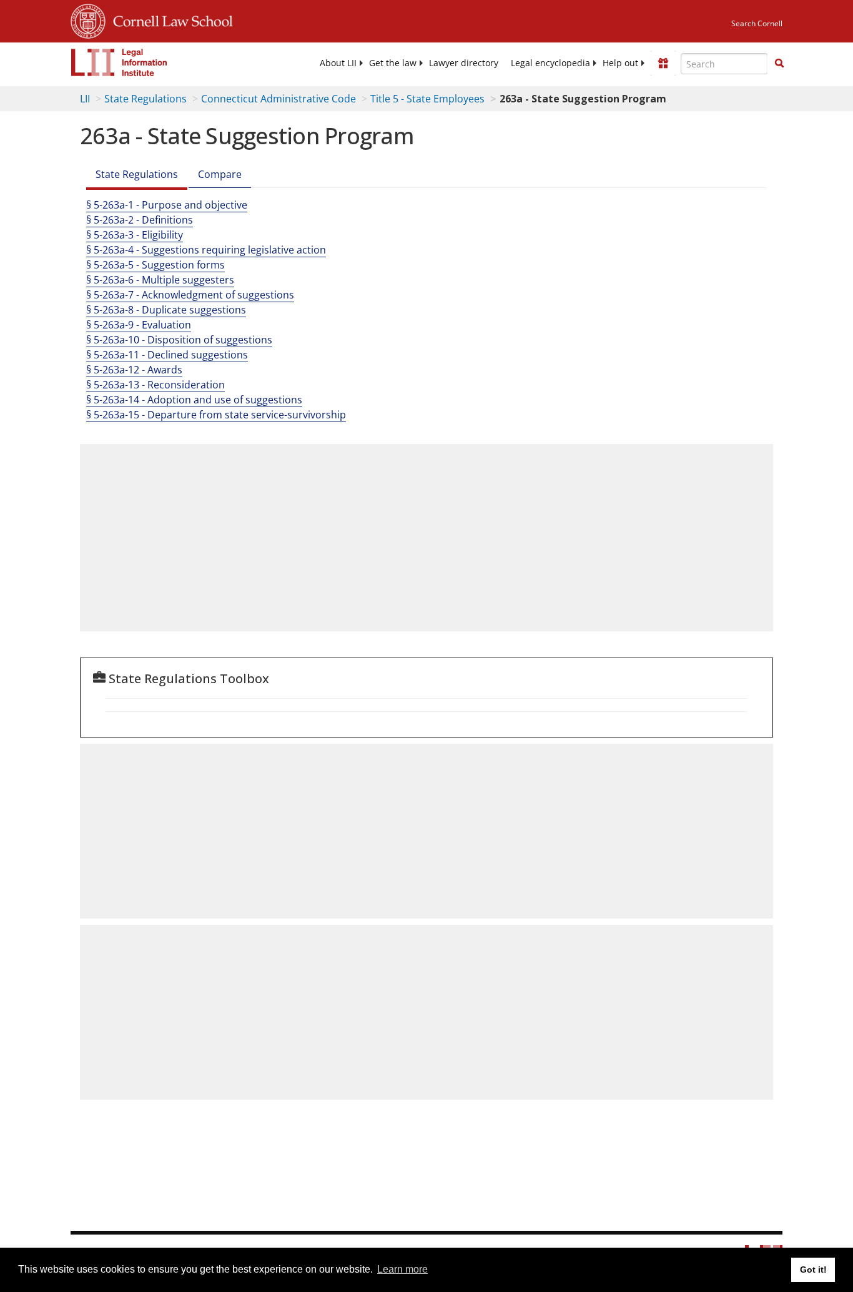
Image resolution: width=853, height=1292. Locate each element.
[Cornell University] (88, 19)
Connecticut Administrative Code (278, 99)
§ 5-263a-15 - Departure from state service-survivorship (216, 415)
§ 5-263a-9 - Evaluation (138, 325)
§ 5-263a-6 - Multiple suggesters (160, 280)
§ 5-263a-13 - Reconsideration (155, 385)
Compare (220, 174)
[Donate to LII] (663, 63)
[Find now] (779, 64)
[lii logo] (119, 62)
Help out (620, 63)
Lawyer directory (463, 63)
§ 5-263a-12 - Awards (134, 370)
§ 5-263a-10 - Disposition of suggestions (179, 340)
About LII (338, 63)
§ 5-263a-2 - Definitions (139, 220)
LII (85, 99)
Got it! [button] (813, 1270)
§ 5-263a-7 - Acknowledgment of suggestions (190, 295)
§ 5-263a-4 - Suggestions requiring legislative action (206, 250)
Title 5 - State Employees (427, 99)
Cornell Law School (169, 19)
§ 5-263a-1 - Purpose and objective (166, 205)
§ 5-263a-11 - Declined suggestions (167, 355)
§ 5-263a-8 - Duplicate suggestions (166, 310)
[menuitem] (338, 63)
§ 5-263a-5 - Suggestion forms (155, 265)
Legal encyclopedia (550, 63)
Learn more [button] (402, 1269)
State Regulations (145, 99)
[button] (779, 63)
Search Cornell (756, 23)
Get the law (393, 63)
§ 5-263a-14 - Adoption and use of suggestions (194, 400)
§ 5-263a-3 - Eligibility (134, 235)
